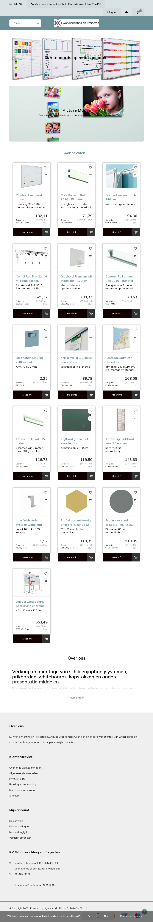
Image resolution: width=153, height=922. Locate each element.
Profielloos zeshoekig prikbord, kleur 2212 (76, 522)
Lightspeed (50, 908)
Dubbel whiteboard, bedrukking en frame (30, 604)
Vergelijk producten (20, 837)
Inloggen (112, 12)
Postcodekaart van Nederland (118, 360)
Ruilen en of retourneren (23, 789)
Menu (18, 4)
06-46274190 (23, 874)
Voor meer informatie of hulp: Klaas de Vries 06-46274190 (68, 4)
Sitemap (14, 795)
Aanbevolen (74, 152)
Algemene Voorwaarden (23, 773)
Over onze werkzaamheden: (25, 767)
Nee (106, 916)
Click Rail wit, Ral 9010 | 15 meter (73, 197)
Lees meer (77, 697)
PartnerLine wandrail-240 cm (120, 197)
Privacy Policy (17, 778)
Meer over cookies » (131, 916)
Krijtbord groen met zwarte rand (74, 441)
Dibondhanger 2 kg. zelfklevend (29, 360)
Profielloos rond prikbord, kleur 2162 (119, 522)
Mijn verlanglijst (18, 832)
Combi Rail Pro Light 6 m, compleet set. (31, 278)
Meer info (27, 232)
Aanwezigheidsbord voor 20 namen (119, 441)
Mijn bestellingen (19, 826)
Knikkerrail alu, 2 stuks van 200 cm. (76, 360)
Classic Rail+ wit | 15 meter (30, 441)
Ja (89, 916)
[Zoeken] (38, 23)
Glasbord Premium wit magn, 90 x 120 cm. (76, 278)
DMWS (74, 908)
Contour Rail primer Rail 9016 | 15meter (119, 278)
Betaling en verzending (22, 784)
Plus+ (83, 908)
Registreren (16, 820)
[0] (138, 12)
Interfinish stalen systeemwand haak (29, 522)
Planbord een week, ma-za (29, 197)
